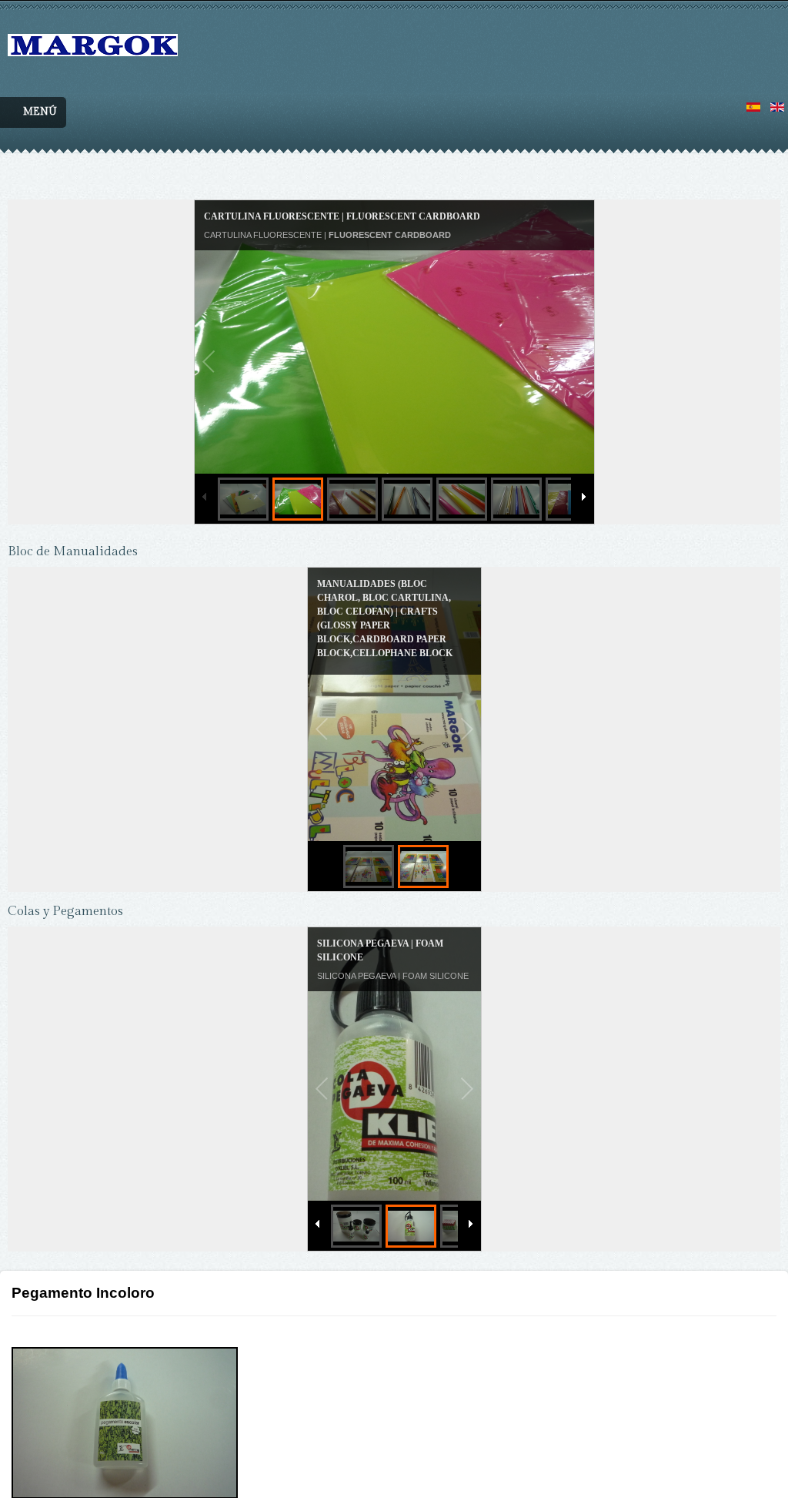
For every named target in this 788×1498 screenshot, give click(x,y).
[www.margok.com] (93, 28)
